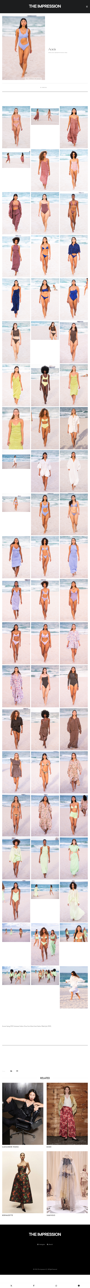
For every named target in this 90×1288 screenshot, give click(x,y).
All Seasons (43, 87)
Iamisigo (51, 1215)
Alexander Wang (10, 1147)
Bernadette (7, 1215)
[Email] (17, 1071)
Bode (49, 1147)
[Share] (11, 1071)
